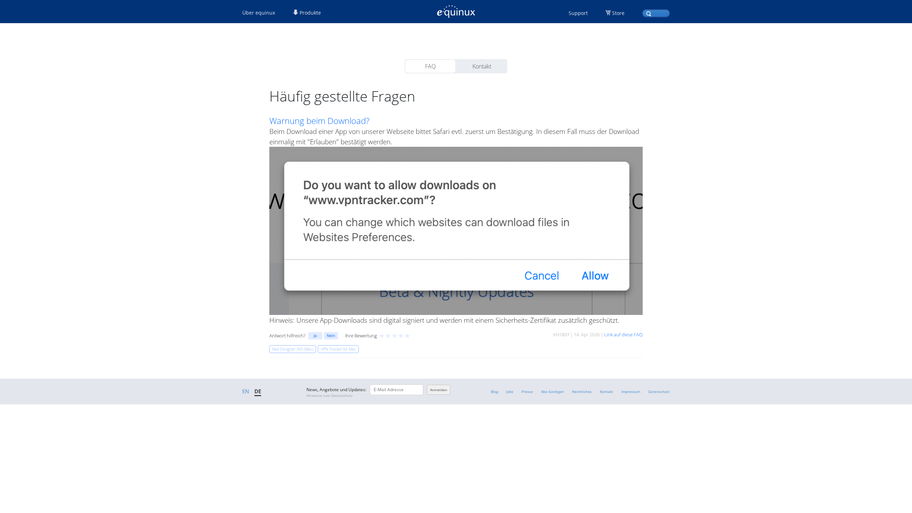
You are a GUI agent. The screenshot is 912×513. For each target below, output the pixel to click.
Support (578, 13)
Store (618, 13)
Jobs (509, 391)
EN (245, 391)
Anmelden (438, 389)
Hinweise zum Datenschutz (329, 395)
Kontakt (481, 66)
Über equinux (258, 12)
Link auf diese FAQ (623, 334)
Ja (315, 335)
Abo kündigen (552, 391)
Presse (527, 391)
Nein (331, 335)
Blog (494, 391)
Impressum (630, 391)
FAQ (430, 66)
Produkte (309, 12)
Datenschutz (659, 391)
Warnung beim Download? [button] (319, 120)
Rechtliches (582, 391)
